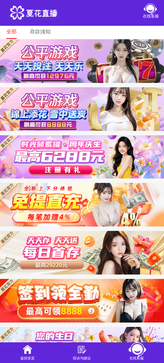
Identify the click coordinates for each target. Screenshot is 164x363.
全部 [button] (11, 32)
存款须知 (40, 32)
